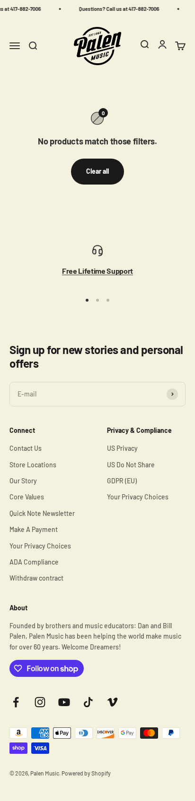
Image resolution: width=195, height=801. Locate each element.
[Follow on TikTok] (88, 702)
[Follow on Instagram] (40, 702)
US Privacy (122, 448)
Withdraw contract (36, 578)
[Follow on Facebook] (15, 702)
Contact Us (25, 448)
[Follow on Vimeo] (112, 702)
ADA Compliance (34, 562)
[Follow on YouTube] (64, 702)
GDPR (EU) (122, 481)
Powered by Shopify (86, 773)
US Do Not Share (131, 465)
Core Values (26, 497)
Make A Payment (33, 529)
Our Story (23, 481)
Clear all (97, 171)
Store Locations (32, 465)
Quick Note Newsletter (42, 513)
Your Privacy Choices (40, 546)
